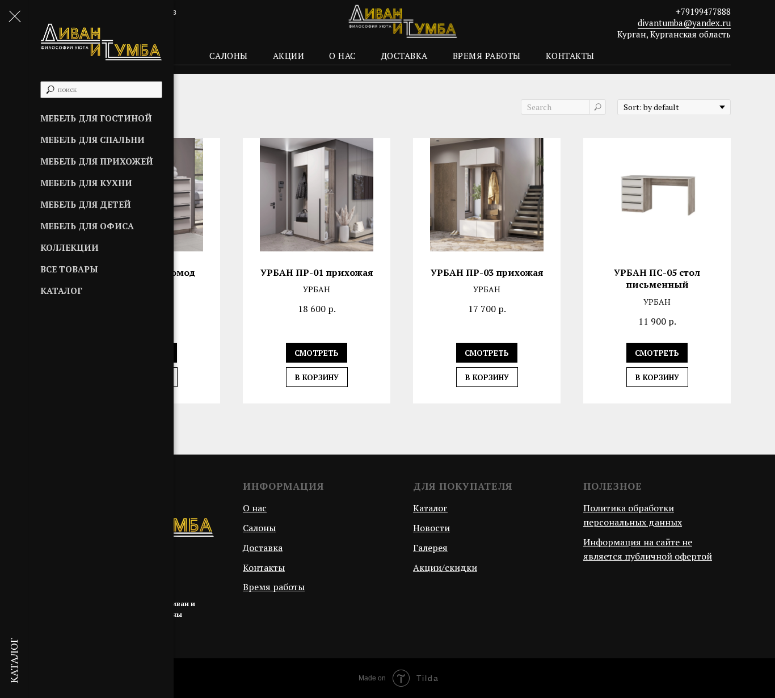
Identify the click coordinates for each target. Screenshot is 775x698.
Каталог (61, 290)
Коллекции (69, 247)
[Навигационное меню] (14, 17)
